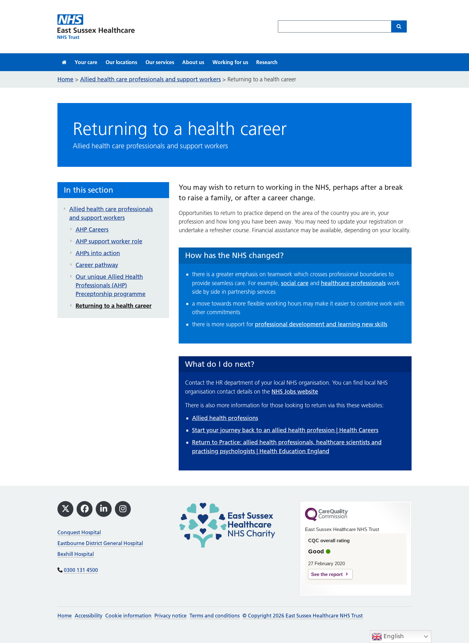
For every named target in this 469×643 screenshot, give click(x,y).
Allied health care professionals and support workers (111, 213)
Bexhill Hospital (75, 554)
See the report (327, 574)
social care (295, 283)
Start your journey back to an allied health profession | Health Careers (285, 430)
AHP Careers (92, 229)
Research (267, 62)
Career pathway (97, 265)
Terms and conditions (215, 615)
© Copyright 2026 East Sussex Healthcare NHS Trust (302, 615)
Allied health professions (225, 418)
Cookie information (128, 615)
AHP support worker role (109, 241)
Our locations (121, 62)
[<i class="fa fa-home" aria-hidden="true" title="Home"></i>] (64, 62)
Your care (86, 62)
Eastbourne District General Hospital (100, 543)
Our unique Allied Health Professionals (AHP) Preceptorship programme (110, 285)
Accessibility (88, 615)
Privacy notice (170, 615)
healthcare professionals (353, 283)
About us (193, 62)
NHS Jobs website (295, 391)
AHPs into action (98, 253)
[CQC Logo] (326, 519)
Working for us (230, 62)
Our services (159, 62)
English (393, 636)
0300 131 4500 (81, 570)
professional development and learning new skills (321, 324)
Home (64, 615)
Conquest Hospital (79, 532)
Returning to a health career (114, 305)
